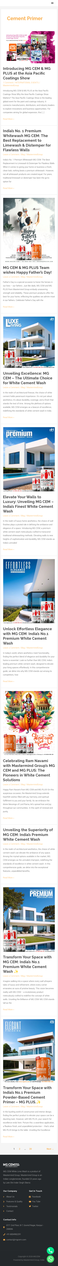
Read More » (8, 118)
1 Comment (8, 82)
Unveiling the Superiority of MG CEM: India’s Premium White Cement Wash (28, 834)
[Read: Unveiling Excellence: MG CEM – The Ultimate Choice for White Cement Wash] (29, 342)
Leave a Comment (11, 154)
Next (50, 1149)
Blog (23, 154)
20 (30, 1149)
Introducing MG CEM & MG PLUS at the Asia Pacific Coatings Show (26, 73)
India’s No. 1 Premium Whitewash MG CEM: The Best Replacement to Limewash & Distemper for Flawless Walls (27, 140)
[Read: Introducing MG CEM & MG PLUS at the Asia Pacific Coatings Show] (29, 47)
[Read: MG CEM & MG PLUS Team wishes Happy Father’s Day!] (29, 230)
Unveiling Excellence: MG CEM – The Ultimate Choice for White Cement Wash (27, 378)
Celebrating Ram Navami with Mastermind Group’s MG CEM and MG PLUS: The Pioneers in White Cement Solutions (29, 770)
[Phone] (50, 1250)
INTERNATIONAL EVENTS (27, 82)
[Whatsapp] (50, 1259)
